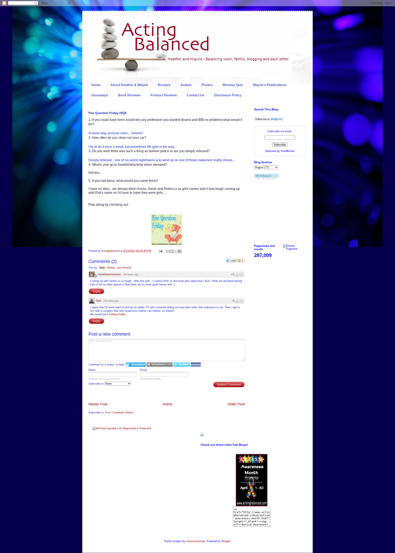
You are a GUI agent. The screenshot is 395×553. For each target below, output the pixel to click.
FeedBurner (288, 151)
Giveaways (99, 95)
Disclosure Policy (228, 95)
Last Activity (124, 267)
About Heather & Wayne (129, 85)
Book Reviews (129, 95)
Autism (186, 85)
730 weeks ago (130, 274)
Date (102, 267)
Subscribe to (96, 383)
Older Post (236, 404)
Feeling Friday (117, 314)
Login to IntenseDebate (136, 364)
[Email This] (168, 251)
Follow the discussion (241, 260)
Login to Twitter (181, 364)
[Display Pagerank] (294, 248)
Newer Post (98, 404)
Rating (111, 267)
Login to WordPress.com (159, 364)
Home (96, 85)
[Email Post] (160, 250)
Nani (98, 300)
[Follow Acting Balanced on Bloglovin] (269, 120)
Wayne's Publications (269, 85)
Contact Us (195, 95)
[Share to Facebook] (180, 251)
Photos (207, 85)
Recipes (164, 85)
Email (143, 369)
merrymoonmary (195, 541)
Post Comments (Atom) (119, 412)
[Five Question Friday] (166, 244)
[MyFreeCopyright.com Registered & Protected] (122, 428)
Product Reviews (163, 95)
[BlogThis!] (172, 251)
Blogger (226, 541)
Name (91, 369)
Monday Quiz (233, 85)
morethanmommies (109, 274)
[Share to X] (176, 251)
